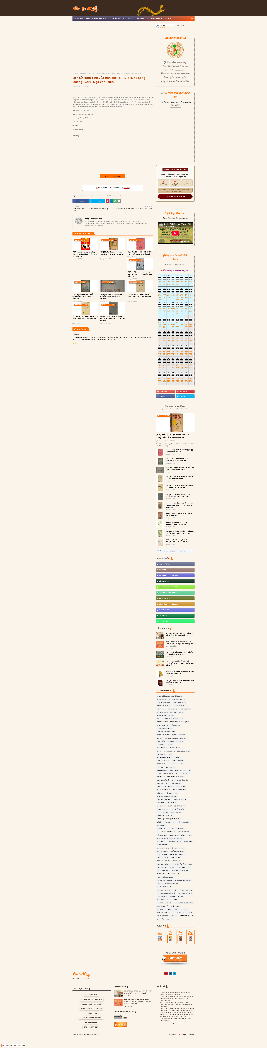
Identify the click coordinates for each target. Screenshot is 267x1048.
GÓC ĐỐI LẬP (180, 764)
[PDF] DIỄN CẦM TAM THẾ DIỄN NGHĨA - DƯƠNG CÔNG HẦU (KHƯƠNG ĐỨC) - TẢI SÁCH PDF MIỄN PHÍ (179, 644)
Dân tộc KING (87, 1035)
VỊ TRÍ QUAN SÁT (175, 906)
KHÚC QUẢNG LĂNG (163, 783)
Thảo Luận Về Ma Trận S (164, 887)
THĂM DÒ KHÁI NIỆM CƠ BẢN (184, 864)
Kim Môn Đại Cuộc (181, 706)
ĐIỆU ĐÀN (174, 916)
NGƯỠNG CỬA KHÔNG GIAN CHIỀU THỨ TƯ (170, 829)
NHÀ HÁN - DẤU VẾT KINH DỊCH (166, 832)
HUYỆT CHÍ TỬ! (185, 774)
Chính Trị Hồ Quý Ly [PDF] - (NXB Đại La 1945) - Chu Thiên (179, 514)
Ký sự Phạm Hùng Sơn (163, 699)
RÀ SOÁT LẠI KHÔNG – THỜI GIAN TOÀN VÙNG (170, 848)
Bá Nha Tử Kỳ (161, 725)
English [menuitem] (168, 19)
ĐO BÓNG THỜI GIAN (186, 916)
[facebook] (165, 396)
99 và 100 (181, 712)
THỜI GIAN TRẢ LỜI (184, 867)
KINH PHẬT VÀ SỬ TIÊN (179, 790)
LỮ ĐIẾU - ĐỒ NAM (176, 812)
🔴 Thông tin (182, 1035)
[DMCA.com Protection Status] (120, 1027)
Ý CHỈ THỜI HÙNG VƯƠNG (185, 913)
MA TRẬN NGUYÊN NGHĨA (164, 816)
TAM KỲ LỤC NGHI (162, 854)
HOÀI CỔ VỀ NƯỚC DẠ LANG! (183, 770)
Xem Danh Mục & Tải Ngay (175, 196)
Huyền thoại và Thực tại (179, 702)
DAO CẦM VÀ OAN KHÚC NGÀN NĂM (175, 738)
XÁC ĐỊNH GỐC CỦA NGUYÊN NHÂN (167, 909)
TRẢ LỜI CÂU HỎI (173, 709)
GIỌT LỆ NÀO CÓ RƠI (163, 761)
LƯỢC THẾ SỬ (161, 803)
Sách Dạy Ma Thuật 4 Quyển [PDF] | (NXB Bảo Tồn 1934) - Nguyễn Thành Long (180, 532)
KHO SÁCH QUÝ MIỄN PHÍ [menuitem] (136, 19)
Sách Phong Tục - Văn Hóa (169, 593)
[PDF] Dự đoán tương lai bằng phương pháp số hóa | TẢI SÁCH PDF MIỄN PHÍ (84, 254)
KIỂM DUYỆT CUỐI (171, 793)
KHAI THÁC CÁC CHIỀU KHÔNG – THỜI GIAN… (170, 777)
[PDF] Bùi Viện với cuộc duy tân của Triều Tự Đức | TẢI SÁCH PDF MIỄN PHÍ (139, 274)
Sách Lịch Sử (102, 196)
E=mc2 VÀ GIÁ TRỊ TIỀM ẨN (164, 754)
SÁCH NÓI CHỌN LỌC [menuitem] (117, 19)
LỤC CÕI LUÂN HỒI (162, 812)
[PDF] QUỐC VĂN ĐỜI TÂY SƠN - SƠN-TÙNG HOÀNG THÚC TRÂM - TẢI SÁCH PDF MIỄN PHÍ (180, 663)
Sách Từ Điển (164, 610)
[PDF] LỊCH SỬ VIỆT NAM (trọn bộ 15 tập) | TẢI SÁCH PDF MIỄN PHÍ (180, 681)
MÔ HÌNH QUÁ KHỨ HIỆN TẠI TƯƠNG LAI (169, 819)
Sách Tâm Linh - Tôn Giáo (168, 604)
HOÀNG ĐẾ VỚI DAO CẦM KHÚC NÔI (167, 774)
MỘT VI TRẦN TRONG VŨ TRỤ (181, 822)
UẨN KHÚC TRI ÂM (186, 709)
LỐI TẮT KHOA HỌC (162, 809)
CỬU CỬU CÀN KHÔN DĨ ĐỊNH (166, 732)
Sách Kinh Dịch (164, 581)
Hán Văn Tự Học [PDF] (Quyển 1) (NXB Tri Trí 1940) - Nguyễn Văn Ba (139, 296)
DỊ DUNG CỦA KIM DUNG (164, 751)
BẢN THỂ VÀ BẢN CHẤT (174, 725)
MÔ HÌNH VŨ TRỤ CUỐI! (164, 822)
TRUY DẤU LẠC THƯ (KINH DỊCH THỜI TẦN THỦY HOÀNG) (174, 880)
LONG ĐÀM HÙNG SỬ (180, 799)
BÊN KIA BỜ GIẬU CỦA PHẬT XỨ (179, 722)
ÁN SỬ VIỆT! (184, 909)
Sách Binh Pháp (164, 570)
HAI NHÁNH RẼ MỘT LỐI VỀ (165, 770)
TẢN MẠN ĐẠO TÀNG (185, 890)
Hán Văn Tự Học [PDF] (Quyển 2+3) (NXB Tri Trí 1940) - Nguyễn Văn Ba (85, 318)
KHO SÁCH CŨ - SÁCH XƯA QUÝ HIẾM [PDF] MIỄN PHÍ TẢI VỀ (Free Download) (180, 634)
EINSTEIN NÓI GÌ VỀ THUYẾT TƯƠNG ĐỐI (168, 757)
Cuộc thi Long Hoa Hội (163, 702)
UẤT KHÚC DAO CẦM (176, 896)
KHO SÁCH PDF (81, 196)
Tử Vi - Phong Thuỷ (162, 896)
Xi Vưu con (77, 86)
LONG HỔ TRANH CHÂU (164, 799)
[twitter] (185, 396)
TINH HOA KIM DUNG (163, 871)
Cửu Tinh (159, 738)
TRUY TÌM (159, 883)
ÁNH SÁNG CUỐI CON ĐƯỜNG (166, 913)
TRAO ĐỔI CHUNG (173, 874)
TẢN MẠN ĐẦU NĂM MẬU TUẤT (166, 893)
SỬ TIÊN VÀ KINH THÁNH (177, 851)
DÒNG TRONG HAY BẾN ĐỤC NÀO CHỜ (168, 748)
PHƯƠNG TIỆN (161, 709)
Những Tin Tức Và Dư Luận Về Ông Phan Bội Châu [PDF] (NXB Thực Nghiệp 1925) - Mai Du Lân (179, 505)
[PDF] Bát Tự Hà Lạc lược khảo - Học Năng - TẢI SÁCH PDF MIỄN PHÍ (112, 254)
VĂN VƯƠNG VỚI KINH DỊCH (165, 903)
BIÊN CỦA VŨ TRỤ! (162, 722)
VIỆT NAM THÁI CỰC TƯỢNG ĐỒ (166, 712)
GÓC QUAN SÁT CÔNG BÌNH (165, 764)
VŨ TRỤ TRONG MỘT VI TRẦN (184, 903)
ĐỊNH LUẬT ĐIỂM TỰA (178, 699)
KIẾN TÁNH (160, 793)
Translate (163, 27)
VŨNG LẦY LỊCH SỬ (162, 906)
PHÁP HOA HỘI (188, 841)
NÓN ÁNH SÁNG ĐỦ (184, 832)
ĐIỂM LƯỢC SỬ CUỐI (163, 916)
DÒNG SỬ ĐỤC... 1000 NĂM (165, 744)
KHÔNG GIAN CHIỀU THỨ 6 (180, 780)
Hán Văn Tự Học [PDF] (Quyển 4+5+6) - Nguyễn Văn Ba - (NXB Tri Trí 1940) (112, 318)
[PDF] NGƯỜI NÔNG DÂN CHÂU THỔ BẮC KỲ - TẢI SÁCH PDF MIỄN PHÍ (179, 653)
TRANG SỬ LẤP (161, 874)
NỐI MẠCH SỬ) (161, 841)
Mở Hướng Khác (161, 825)
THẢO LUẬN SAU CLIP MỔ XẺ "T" (166, 867)
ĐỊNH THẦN (160, 919)
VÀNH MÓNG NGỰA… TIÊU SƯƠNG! (167, 900)
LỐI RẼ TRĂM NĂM (179, 806)
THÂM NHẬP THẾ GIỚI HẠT (165, 864)
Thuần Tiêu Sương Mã (171, 883)
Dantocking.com (180, 1016)
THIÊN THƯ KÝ (177, 861)
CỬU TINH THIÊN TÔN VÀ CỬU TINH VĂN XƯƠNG (171, 735)
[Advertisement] (112, 48)
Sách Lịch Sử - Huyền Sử (86, 73)
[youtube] (165, 391)
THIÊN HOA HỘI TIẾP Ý (163, 861)
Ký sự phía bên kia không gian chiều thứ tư (169, 696)
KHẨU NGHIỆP (176, 783)
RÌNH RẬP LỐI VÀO (162, 851)
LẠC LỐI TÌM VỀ (172, 803)
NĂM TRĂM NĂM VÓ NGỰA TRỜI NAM (168, 835)
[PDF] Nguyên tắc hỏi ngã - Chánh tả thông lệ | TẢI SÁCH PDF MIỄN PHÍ (178, 541)
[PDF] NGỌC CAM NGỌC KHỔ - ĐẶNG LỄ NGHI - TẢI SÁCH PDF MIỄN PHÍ (83, 296)
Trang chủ (75, 73)
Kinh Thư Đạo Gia (165, 564)
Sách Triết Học (164, 598)
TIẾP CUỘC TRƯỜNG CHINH (180, 871)
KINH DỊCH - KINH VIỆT (163, 790)
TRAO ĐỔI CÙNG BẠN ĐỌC (165, 877)
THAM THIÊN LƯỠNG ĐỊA (177, 854)
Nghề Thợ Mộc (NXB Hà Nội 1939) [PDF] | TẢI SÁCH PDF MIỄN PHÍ (139, 253)
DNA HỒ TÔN (161, 741)
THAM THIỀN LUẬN (162, 858)
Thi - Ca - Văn (163, 621)
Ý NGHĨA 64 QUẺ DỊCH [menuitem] (154, 19)
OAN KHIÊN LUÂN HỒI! (174, 841)
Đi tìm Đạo (95, 1035)
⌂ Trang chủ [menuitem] (78, 19)
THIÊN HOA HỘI (175, 858)
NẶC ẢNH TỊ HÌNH (186, 835)
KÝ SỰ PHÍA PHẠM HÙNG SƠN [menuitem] (96, 19)
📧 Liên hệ (191, 1035)
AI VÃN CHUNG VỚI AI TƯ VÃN (165, 715)
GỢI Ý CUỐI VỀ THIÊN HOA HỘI (166, 767)
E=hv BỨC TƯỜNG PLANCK (182, 751)
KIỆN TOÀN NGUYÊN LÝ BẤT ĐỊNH (167, 796)
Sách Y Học (163, 616)
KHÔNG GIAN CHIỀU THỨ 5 (165, 706)
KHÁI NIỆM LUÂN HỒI (163, 780)
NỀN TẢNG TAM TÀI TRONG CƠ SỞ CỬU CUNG (170, 838)
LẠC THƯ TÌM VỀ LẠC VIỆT (164, 806)
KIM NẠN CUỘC (180, 786)
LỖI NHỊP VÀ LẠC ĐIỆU (177, 809)
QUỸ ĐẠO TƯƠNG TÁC (163, 845)
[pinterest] (185, 391)
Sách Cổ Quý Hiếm (92, 196)
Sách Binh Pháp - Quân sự (168, 575)
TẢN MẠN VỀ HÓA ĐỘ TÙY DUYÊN (167, 890)
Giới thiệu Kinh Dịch (177, 761)
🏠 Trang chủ (173, 1035)
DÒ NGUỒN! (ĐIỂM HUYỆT (175, 741)
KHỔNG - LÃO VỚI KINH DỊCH (165, 786)
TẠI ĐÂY (127, 188)
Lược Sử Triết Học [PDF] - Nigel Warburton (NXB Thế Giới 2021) (176, 523)
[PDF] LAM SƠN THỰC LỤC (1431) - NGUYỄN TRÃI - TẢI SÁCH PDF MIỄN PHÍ (112, 296)
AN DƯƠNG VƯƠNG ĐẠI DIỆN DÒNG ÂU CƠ (170, 719)
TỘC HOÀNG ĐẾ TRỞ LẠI (185, 893)
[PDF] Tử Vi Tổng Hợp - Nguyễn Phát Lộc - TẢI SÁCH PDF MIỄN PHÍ (180, 672)
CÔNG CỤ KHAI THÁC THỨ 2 (165, 728)
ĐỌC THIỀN (169, 919)
